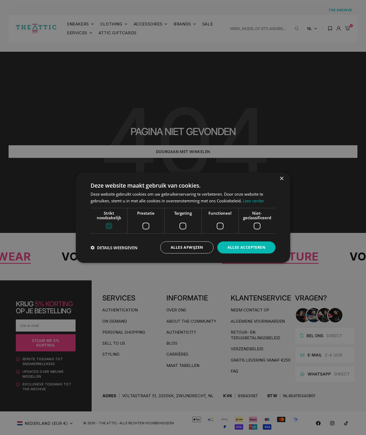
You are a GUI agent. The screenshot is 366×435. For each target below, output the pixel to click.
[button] (114, 247)
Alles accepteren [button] (246, 247)
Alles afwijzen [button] (187, 247)
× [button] (281, 178)
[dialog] (183, 217)
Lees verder (253, 200)
